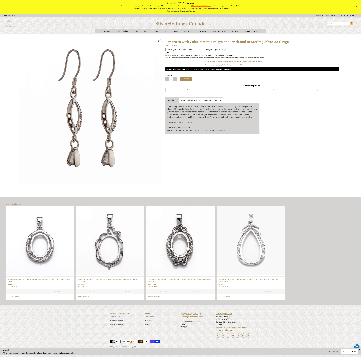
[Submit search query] (351, 23)
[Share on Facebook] (187, 90)
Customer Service (115, 317)
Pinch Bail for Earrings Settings (205, 55)
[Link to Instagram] (341, 15)
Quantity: (168, 75)
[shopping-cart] (356, 346)
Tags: (166, 57)
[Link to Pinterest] (350, 15)
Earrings (186, 55)
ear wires (178, 57)
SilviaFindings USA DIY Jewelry (201, 6)
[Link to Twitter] (344, 15)
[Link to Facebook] (338, 15)
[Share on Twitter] (230, 90)
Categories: (168, 55)
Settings (216, 55)
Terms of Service (150, 317)
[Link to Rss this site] (355, 15)
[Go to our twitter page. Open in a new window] (228, 335)
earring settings (185, 57)
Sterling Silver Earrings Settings (226, 55)
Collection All (175, 55)
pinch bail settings (223, 57)
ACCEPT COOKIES (349, 351)
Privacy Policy (333, 351)
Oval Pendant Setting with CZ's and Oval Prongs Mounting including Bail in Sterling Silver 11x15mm (39, 280)
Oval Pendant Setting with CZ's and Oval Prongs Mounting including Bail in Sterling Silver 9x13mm (179, 280)
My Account (319, 15)
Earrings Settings (192, 55)
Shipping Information (116, 324)
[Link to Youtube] (347, 15)
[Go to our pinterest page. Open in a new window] (238, 335)
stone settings (260, 57)
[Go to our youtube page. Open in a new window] (233, 335)
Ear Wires (181, 55)
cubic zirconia (172, 57)
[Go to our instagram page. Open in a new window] (223, 335)
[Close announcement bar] (356, 7)
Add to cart (186, 78)
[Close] (359, 350)
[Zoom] (159, 41)
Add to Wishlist (13, 297)
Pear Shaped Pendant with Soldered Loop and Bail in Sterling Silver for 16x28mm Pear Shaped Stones (248, 280)
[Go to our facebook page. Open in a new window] (218, 335)
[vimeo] (274, 90)
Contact (327, 15)
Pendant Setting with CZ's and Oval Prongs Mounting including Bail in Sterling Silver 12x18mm (107, 280)
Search (329, 23)
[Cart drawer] (356, 23)
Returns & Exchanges (116, 320)
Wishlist (333, 15)
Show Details (57, 291)
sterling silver (236, 57)
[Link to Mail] (353, 15)
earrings (191, 57)
